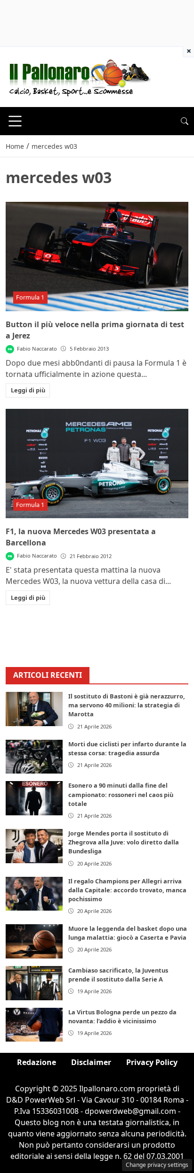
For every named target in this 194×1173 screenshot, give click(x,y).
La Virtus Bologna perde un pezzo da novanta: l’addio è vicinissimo (122, 1016)
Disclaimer (91, 1062)
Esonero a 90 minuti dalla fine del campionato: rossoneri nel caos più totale (120, 794)
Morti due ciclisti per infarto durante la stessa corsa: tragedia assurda (127, 748)
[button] (184, 121)
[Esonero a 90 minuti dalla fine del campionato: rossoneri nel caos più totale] (34, 798)
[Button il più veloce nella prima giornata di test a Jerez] (97, 256)
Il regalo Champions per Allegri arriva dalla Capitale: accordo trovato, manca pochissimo (127, 890)
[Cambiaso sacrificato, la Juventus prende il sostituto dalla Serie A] (34, 983)
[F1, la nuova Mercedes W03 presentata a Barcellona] (97, 463)
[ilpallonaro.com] (78, 76)
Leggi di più (28, 390)
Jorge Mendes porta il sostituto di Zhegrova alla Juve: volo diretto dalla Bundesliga (123, 842)
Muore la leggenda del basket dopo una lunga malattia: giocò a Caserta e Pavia (127, 933)
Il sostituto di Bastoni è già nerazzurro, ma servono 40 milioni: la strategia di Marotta (126, 705)
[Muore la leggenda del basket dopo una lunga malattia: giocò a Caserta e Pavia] (34, 941)
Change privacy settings (157, 1165)
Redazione (36, 1062)
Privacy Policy (152, 1062)
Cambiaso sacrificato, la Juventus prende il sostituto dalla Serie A (118, 974)
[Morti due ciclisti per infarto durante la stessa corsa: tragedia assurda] (34, 757)
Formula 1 (30, 297)
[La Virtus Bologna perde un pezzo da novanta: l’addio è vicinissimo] (34, 1025)
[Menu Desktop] (15, 121)
